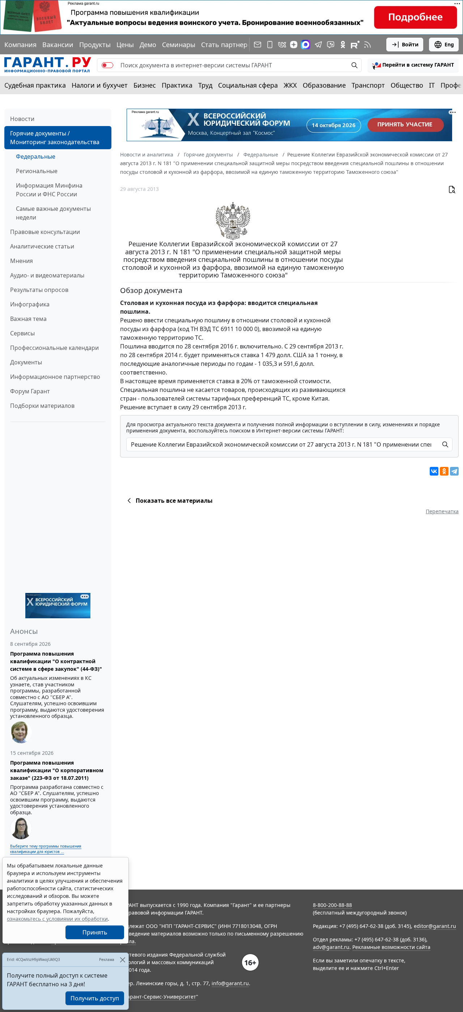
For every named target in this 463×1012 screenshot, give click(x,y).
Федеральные (35, 156)
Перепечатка (442, 511)
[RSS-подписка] (367, 44)
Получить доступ (95, 998)
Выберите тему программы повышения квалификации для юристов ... (45, 849)
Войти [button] (410, 44)
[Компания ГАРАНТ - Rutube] (355, 44)
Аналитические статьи (42, 246)
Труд (205, 85)
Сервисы (22, 333)
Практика (177, 85)
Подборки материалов (42, 406)
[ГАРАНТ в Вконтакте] (282, 44)
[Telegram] (454, 471)
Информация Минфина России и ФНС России (49, 189)
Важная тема (28, 319)
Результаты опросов (39, 290)
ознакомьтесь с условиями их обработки (57, 918)
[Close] (122, 959)
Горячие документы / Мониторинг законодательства (54, 137)
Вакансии (57, 44)
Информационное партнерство (55, 377)
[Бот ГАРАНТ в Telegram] (330, 44)
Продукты (95, 44)
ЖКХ (290, 85)
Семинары (178, 44)
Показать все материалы (174, 501)
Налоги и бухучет (100, 85)
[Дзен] (293, 44)
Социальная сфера (248, 85)
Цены (125, 44)
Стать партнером (228, 44)
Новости (22, 119)
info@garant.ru (230, 983)
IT (432, 85)
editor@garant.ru (435, 926)
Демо (148, 44)
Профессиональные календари (54, 348)
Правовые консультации (45, 232)
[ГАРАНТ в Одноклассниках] (343, 44)
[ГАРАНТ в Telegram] (318, 44)
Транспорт (368, 85)
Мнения (21, 261)
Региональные (37, 171)
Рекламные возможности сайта (391, 947)
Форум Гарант (30, 391)
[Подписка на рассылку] (257, 44)
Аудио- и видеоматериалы (47, 275)
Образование (324, 85)
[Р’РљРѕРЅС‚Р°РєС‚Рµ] (434, 471)
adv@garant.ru (331, 947)
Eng (449, 44)
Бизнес (144, 85)
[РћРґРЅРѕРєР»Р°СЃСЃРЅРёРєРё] (444, 471)
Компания (20, 44)
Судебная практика (35, 85)
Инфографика (30, 304)
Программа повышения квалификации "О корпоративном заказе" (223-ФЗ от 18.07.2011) (56, 770)
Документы (26, 362)
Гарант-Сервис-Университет (160, 996)
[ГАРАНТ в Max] (305, 44)
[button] (413, 65)
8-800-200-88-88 (332, 905)
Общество (407, 85)
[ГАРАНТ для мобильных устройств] (270, 44)
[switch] (107, 65)
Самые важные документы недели (53, 213)
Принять (94, 932)
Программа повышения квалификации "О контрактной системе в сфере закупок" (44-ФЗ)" (56, 661)
